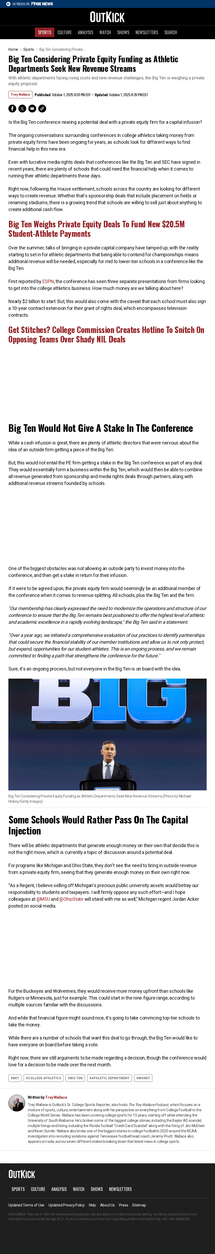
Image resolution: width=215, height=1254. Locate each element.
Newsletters (147, 32)
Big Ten (76, 1078)
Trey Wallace (20, 94)
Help (92, 1205)
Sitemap (139, 1205)
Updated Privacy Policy (67, 1205)
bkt (16, 1078)
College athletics (44, 1078)
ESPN (48, 281)
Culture (64, 32)
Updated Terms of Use (26, 1205)
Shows (123, 32)
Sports (44, 32)
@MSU (43, 899)
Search (170, 32)
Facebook (12, 108)
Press (123, 1205)
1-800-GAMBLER (178, 1219)
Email (32, 108)
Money (144, 1078)
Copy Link (42, 108)
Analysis (85, 32)
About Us (107, 1205)
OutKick (107, 16)
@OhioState (71, 899)
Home (13, 49)
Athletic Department (111, 1078)
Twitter (22, 108)
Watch (105, 32)
